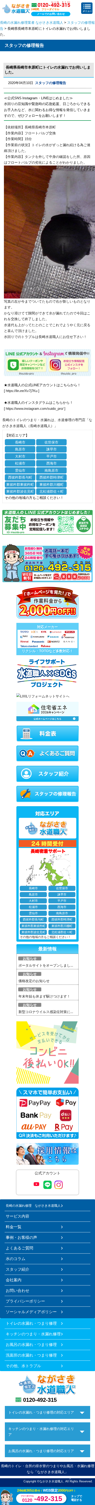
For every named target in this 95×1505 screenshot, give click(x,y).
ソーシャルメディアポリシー (31, 1311)
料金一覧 (13, 1227)
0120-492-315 (40, 1400)
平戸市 (51, 456)
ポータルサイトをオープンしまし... (45, 965)
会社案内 (13, 1280)
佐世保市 (51, 442)
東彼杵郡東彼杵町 (20, 484)
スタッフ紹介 (17, 1269)
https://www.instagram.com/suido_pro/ (34, 408)
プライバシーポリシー (25, 1301)
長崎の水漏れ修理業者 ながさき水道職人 (31, 22)
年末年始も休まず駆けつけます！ (44, 996)
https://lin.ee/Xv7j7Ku (21, 391)
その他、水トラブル (23, 1365)
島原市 (20, 449)
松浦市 (20, 463)
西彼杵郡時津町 (51, 477)
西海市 (51, 463)
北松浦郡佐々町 (51, 491)
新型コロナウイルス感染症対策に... (45, 1012)
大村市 (20, 456)
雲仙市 (20, 470)
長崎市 (20, 442)
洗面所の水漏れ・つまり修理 (31, 1355)
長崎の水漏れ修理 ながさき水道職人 (33, 1205)
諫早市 (51, 449)
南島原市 (51, 470)
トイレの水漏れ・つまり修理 (31, 1323)
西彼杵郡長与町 (20, 477)
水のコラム (15, 1258)
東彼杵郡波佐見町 (20, 491)
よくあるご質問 (19, 1248)
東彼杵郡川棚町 (51, 484)
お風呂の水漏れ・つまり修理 (31, 1344)
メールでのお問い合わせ (51, 13)
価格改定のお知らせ (34, 981)
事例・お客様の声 (21, 1237)
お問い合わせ (17, 1290)
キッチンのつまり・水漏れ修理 (33, 1334)
